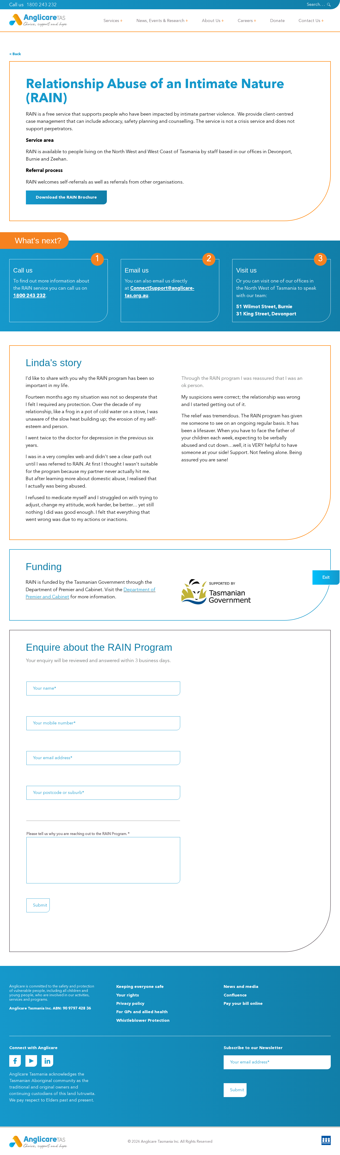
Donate (277, 21)
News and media (241, 987)
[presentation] (329, 4)
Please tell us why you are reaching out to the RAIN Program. (78, 834)
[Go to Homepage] (38, 20)
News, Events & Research (160, 21)
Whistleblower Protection (143, 1021)
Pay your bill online (243, 1004)
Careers (245, 21)
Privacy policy (130, 1004)
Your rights (127, 995)
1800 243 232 (42, 5)
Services (111, 21)
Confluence (235, 995)
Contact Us (309, 21)
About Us (211, 21)
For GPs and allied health (142, 1012)
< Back (15, 54)
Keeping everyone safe (140, 987)
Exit (326, 577)
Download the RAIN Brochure (66, 197)
